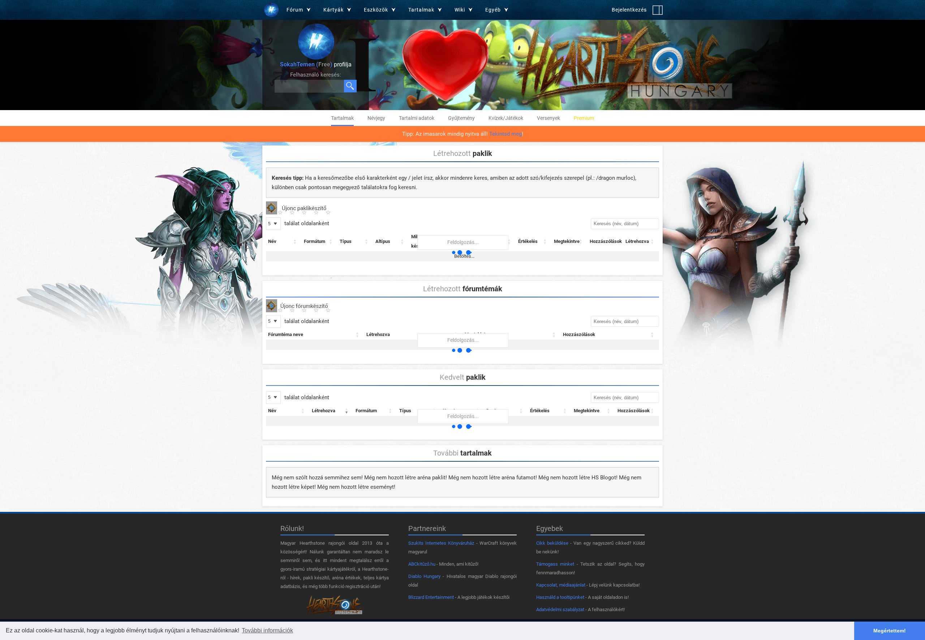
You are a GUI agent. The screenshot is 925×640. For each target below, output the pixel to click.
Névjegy (376, 118)
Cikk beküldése (552, 543)
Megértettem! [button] (889, 631)
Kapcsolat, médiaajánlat (560, 585)
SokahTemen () (306, 64)
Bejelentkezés (629, 10)
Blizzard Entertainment (431, 597)
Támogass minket (555, 564)
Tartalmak (342, 118)
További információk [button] (267, 630)
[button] (295, 241)
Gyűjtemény (461, 118)
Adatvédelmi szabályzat (560, 609)
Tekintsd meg (505, 134)
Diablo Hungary (424, 576)
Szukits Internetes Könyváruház (441, 543)
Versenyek (548, 118)
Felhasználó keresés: (315, 74)
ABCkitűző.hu (421, 564)
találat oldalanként (306, 223)
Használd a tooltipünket (560, 597)
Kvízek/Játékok (506, 118)
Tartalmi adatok (416, 118)
